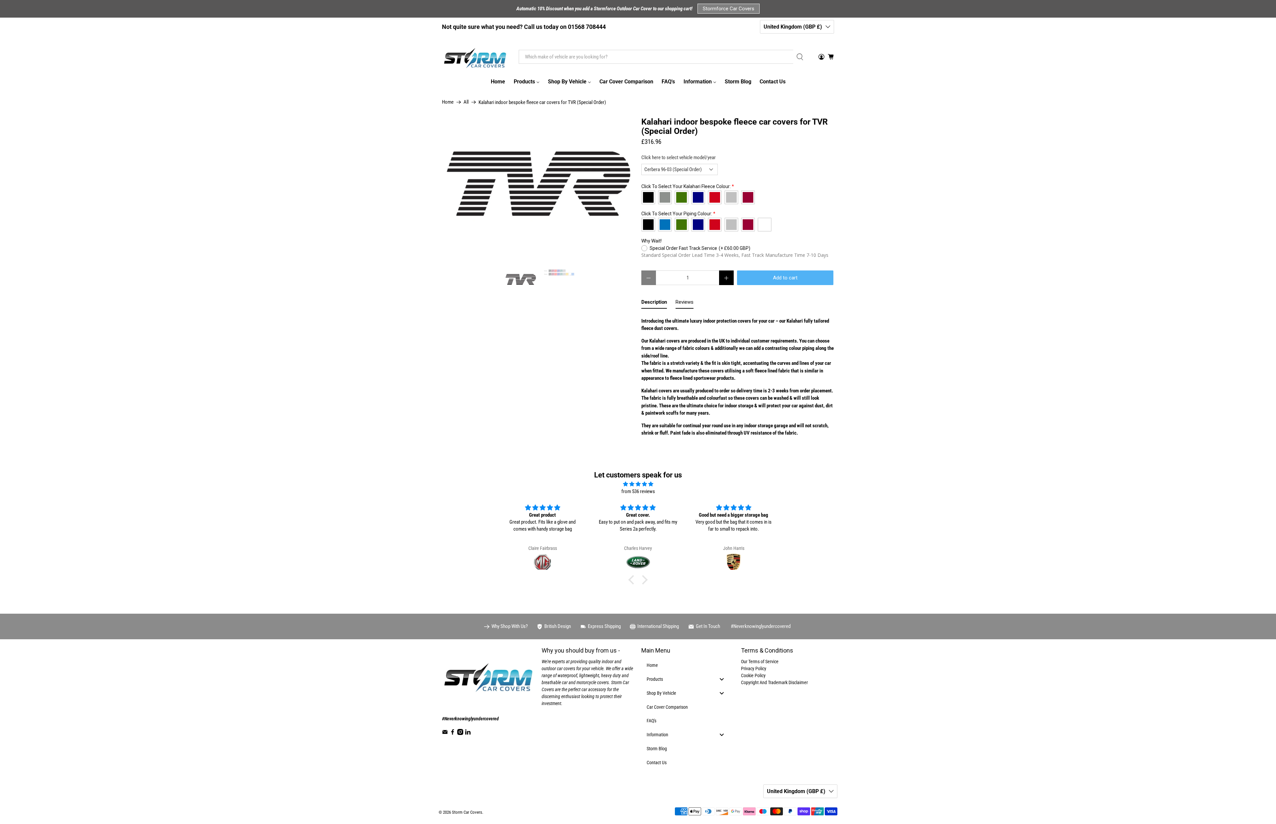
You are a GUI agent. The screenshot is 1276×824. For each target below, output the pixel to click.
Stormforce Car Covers (728, 9)
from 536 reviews (638, 491)
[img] (638, 484)
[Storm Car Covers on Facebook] (453, 733)
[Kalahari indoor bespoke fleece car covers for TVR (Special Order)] (538, 189)
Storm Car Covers (467, 812)
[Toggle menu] (721, 679)
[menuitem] (497, 82)
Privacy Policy (753, 668)
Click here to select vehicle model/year (678, 157)
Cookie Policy (753, 675)
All (466, 102)
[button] (633, 579)
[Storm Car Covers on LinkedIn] (468, 733)
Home (448, 102)
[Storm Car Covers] (475, 57)
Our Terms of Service (760, 661)
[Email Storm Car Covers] (445, 733)
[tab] (654, 303)
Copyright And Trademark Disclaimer (774, 682)
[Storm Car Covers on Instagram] (460, 733)
